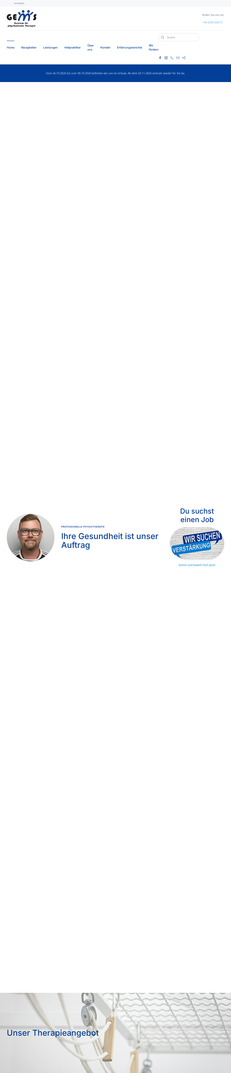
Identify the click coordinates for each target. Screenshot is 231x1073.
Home (10, 47)
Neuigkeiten (29, 47)
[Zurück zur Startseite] (21, 18)
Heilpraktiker (72, 47)
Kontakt (105, 47)
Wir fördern (153, 47)
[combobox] (178, 37)
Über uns (90, 47)
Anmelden (19, 3)
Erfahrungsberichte (129, 47)
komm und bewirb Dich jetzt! (197, 565)
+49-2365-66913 (212, 22)
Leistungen (50, 47)
